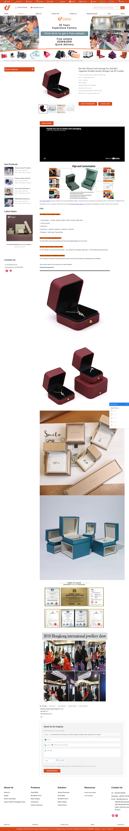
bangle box (10, 94)
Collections (9, 154)
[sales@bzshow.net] (41, 717)
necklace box (10, 97)
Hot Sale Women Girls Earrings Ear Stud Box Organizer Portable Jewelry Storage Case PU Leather (75, 734)
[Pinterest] (6, 271)
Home (6, 13)
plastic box (10, 125)
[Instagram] (10, 271)
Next (33, 231)
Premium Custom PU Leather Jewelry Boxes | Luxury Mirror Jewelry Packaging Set (23, 168)
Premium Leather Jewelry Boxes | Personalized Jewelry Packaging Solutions (23, 178)
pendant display (72, 706)
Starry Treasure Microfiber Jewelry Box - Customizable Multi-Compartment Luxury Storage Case (23, 188)
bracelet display (83, 706)
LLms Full (110, 829)
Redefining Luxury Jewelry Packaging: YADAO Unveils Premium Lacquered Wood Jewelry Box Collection (19, 244)
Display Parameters (88, 104)
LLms (103, 829)
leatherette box (10, 111)
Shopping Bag (10, 146)
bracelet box (10, 90)
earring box (27, 60)
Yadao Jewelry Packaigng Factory (14, 802)
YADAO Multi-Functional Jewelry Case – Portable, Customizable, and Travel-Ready (23, 199)
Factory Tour (55, 13)
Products (21, 13)
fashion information (10, 798)
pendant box (10, 101)
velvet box (9, 118)
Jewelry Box (20, 60)
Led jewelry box (11, 84)
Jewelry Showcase (11, 139)
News (123, 13)
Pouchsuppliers (89, 795)
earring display (61, 706)
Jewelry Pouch (10, 143)
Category (13, 60)
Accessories (9, 150)
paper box (9, 128)
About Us (38, 13)
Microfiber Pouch (36, 795)
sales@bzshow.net (38, 7)
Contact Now (105, 104)
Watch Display (10, 157)
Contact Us (73, 13)
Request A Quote (92, 13)
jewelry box (52, 706)
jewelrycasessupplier (90, 792)
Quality (6, 795)
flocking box (10, 121)
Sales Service (114, 408)
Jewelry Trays (9, 132)
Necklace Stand (10, 135)
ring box (9, 87)
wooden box (10, 114)
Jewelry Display (10, 77)
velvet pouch (35, 802)
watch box (9, 107)
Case (109, 13)
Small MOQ (9, 73)
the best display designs (77, 204)
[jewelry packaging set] (64, 37)
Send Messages (52, 770)
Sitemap (97, 829)
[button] (60, 57)
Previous (5, 231)
